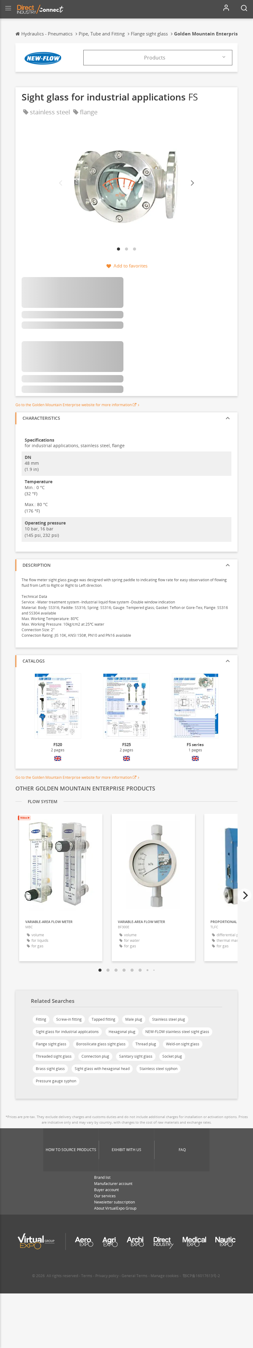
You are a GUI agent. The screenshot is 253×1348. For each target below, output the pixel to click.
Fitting (41, 1019)
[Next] (192, 183)
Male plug (133, 1019)
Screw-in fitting (69, 1019)
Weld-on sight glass (182, 1044)
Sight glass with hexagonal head (102, 1068)
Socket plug (172, 1056)
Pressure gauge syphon (56, 1081)
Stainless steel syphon (158, 1068)
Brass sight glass (50, 1068)
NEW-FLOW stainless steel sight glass (177, 1031)
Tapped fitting (103, 1019)
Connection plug (95, 1056)
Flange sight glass (51, 1044)
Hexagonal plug (122, 1031)
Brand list (102, 1177)
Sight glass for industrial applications (67, 1031)
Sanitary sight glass (135, 1056)
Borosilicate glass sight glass (101, 1044)
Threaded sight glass (54, 1056)
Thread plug (145, 1044)
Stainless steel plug (168, 1019)
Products (154, 57)
